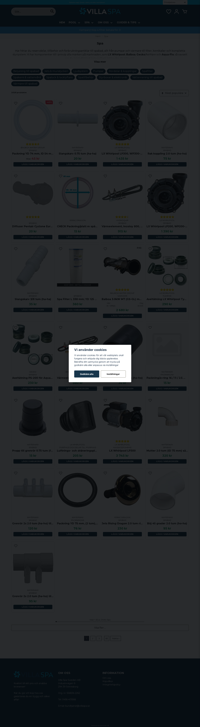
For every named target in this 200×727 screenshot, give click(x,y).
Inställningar (113, 374)
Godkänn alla (86, 374)
